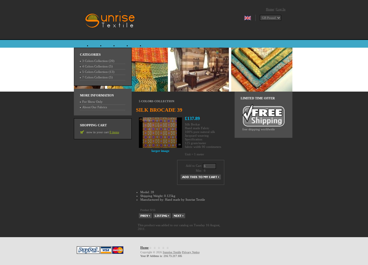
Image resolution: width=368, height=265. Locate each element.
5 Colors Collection (156, 101)
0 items (114, 132)
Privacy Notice (191, 252)
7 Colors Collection (95, 77)
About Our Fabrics (94, 107)
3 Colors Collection (95, 61)
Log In (280, 9)
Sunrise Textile (172, 252)
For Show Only (92, 101)
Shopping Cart (93, 125)
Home (270, 9)
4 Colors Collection (95, 66)
